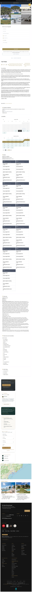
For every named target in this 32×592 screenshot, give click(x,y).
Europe (10, 111)
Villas (11, 65)
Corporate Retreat (11, 63)
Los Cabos (22, 550)
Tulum (22, 551)
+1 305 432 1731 (6, 458)
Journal (13, 574)
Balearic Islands (6, 111)
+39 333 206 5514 (6, 460)
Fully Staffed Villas (27, 63)
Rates (4, 154)
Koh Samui (3, 561)
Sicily (12, 547)
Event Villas (26, 64)
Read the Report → (5, 539)
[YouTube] (25, 515)
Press (12, 570)
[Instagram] (27, 515)
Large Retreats (14, 64)
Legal (17, 581)
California (3, 566)
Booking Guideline (9, 581)
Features (5, 296)
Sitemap (24, 581)
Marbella (13, 554)
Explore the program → (5, 413)
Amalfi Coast (13, 549)
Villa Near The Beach (7, 497)
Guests (4, 444)
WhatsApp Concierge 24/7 (6, 387)
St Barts (3, 546)
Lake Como (13, 546)
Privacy (21, 581)
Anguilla (3, 547)
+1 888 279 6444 (6, 456)
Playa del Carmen (23, 554)
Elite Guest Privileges (15, 566)
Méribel (22, 546)
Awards (13, 571)
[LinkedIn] (23, 515)
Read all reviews (6, 404)
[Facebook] (17, 515)
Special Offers (14, 567)
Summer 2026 (19, 497)
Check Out (4, 440)
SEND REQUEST (16, 49)
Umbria (13, 550)
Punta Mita (23, 553)
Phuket (3, 559)
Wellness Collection (15, 65)
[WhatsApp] (19, 515)
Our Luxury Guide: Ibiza (8, 103)
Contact (14, 581)
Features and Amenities (8, 335)
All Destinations (14, 559)
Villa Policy (5, 369)
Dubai (3, 562)
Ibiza (4, 110)
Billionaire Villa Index (15, 575)
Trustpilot (8, 394)
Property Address (7, 107)
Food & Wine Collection (18, 63)
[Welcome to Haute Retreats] (29, 5)
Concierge (13, 564)
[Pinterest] (21, 515)
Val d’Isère (22, 547)
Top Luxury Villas (14, 563)
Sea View (18, 64)
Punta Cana (3, 550)
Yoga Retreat (20, 65)
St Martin (3, 549)
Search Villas (6, 447)
